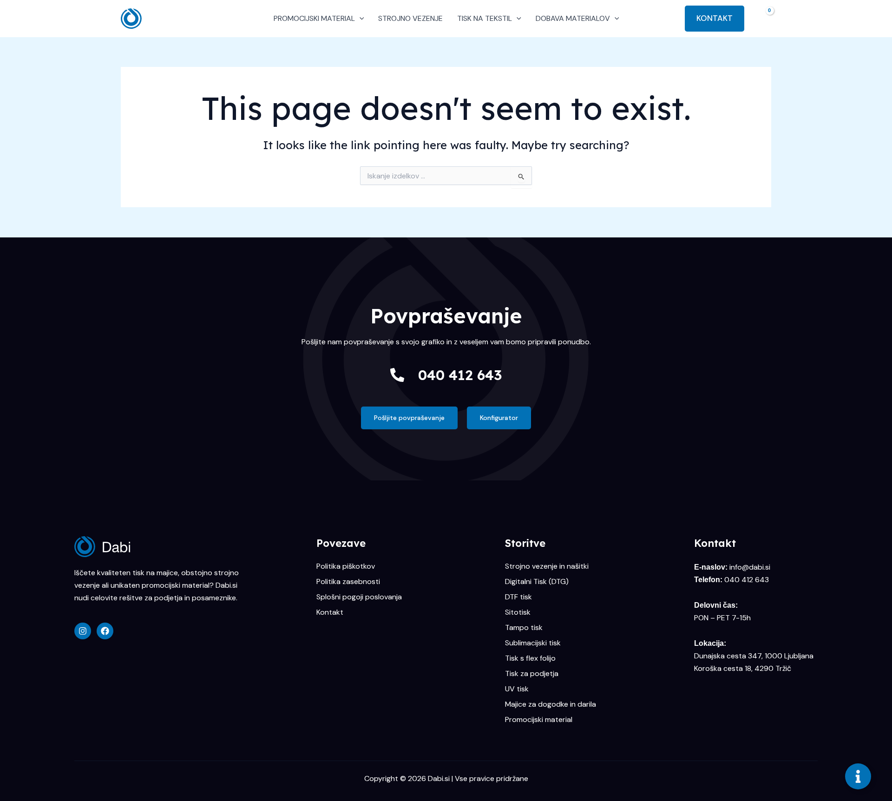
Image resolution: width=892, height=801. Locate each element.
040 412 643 (460, 375)
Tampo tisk (524, 627)
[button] (359, 18)
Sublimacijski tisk (533, 643)
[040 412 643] (397, 375)
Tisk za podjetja (531, 673)
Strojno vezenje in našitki (547, 566)
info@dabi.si (749, 567)
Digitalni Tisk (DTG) (537, 581)
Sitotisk (518, 612)
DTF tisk (518, 597)
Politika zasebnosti (348, 581)
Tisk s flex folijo (530, 658)
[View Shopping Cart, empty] (762, 18)
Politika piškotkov (345, 566)
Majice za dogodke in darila (550, 704)
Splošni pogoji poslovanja (359, 597)
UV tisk (517, 689)
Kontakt (329, 612)
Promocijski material (538, 719)
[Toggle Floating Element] (858, 776)
